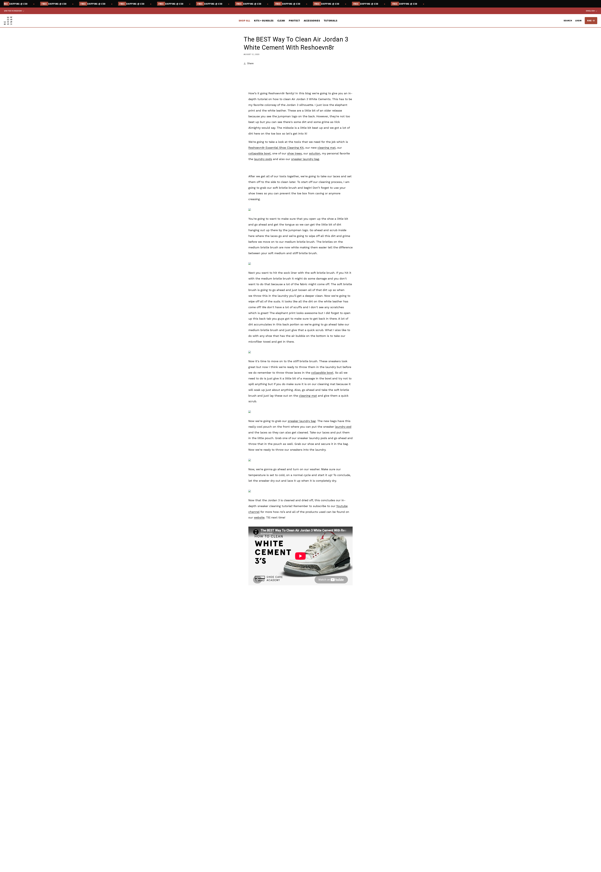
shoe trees (294, 153)
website (259, 517)
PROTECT (294, 20)
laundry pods (263, 159)
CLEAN (281, 20)
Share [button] (250, 63)
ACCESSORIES (312, 20)
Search (568, 20)
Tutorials (330, 20)
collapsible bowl (259, 153)
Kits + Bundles (264, 20)
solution (314, 153)
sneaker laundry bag (305, 159)
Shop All (244, 20)
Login (578, 20)
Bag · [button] (591, 20)
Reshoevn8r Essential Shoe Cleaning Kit (276, 147)
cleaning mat (327, 147)
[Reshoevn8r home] (8, 20)
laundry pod (343, 426)
